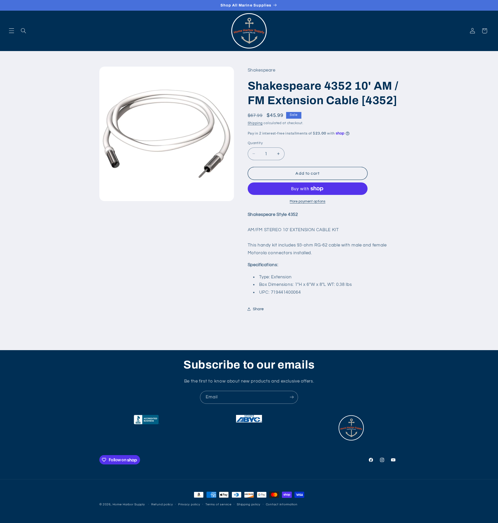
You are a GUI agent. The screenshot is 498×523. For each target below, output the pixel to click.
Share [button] (258, 309)
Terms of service (218, 504)
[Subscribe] (292, 397)
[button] (11, 31)
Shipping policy (248, 504)
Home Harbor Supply (129, 504)
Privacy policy (189, 504)
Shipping (255, 123)
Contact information (282, 504)
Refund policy (162, 504)
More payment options (308, 201)
